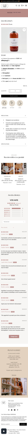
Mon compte (19, 5)
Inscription (23, 424)
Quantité (3, 91)
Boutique (9, 12)
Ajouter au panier (14, 96)
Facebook (11, 409)
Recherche (17, 5)
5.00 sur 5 (18, 203)
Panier (23, 5)
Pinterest (17, 409)
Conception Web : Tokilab (14, 433)
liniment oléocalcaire (8, 68)
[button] (5, 24)
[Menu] (26, 6)
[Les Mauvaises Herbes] (4, 5)
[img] (4, 232)
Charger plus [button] (14, 336)
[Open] (3, 431)
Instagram (8, 409)
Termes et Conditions (14, 431)
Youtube (14, 409)
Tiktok (20, 409)
